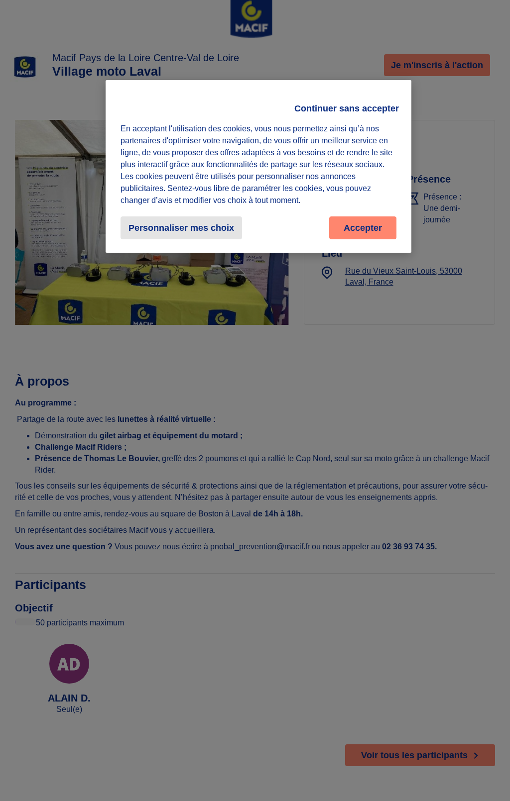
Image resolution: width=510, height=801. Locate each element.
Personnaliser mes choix (181, 228)
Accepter (363, 228)
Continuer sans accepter (346, 108)
